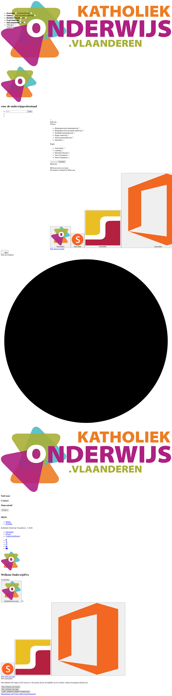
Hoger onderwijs (61, 135)
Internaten (58, 140)
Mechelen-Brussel (61, 153)
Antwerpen (59, 148)
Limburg (58, 151)
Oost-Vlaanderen (61, 155)
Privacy (8, 534)
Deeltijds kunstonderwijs (64, 133)
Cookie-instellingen (13, 536)
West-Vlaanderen (61, 158)
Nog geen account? (57, 249)
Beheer (8, 522)
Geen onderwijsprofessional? (25, 694)
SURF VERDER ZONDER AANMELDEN (15, 692)
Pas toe (10, 27)
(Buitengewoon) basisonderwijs (66, 128)
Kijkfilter (9, 524)
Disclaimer (10, 532)
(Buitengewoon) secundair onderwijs (68, 131)
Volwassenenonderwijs (63, 138)
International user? (8, 694)
